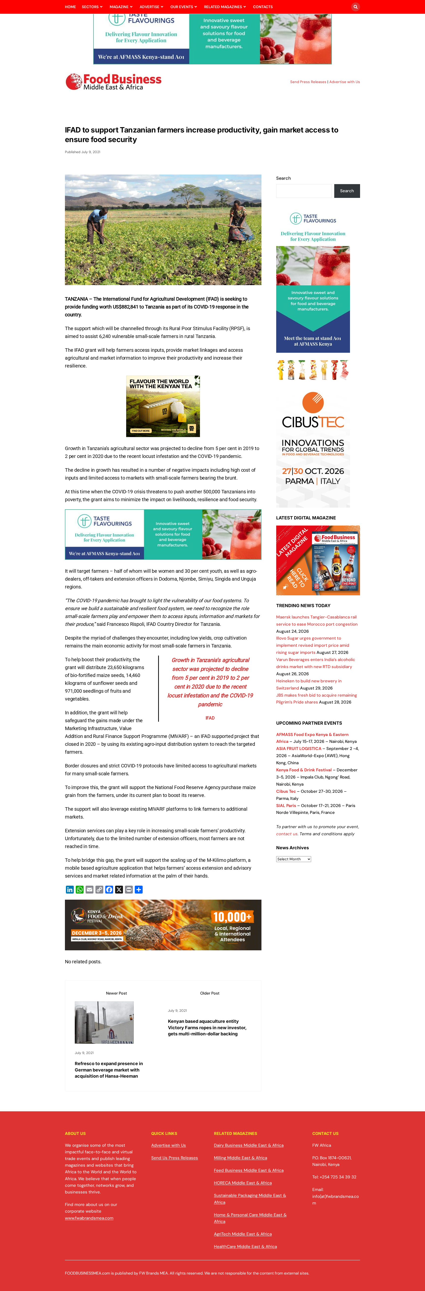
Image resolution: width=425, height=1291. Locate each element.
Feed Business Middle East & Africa (249, 1170)
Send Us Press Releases (174, 1157)
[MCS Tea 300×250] (163, 433)
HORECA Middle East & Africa (243, 1183)
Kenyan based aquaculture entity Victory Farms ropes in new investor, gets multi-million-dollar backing (207, 1027)
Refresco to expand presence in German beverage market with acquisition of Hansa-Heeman (109, 1069)
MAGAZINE (119, 6)
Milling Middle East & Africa (240, 1157)
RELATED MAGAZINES (223, 6)
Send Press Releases (308, 81)
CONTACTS (263, 6)
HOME (70, 6)
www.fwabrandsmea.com (89, 1218)
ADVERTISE (149, 6)
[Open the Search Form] (355, 6)
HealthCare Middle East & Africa (245, 1246)
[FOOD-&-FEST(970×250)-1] (163, 946)
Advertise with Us (344, 81)
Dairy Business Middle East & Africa (249, 1145)
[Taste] (212, 61)
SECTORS (90, 6)
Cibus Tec (286, 791)
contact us (287, 833)
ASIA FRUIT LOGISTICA (298, 748)
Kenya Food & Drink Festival (304, 770)
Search (283, 178)
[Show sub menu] (101, 7)
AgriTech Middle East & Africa (243, 1234)
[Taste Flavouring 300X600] (313, 349)
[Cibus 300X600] (313, 504)
